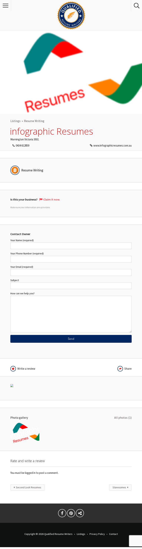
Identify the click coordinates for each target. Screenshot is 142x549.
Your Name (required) (22, 240)
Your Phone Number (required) (27, 253)
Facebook (62, 514)
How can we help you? (22, 293)
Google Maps (80, 514)
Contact (113, 534)
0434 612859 (22, 145)
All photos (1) (123, 417)
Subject (14, 280)
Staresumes (119, 487)
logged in (30, 473)
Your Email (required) (21, 266)
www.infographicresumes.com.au (112, 145)
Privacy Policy (97, 534)
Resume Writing (34, 121)
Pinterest (71, 514)
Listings (15, 121)
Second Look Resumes (28, 487)
